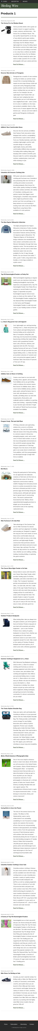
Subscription (14, 1024)
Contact (32, 1024)
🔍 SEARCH (4, 1)
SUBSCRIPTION (15, 1)
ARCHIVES (25, 1)
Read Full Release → (19, 64)
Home (6, 1024)
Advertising (23, 1024)
